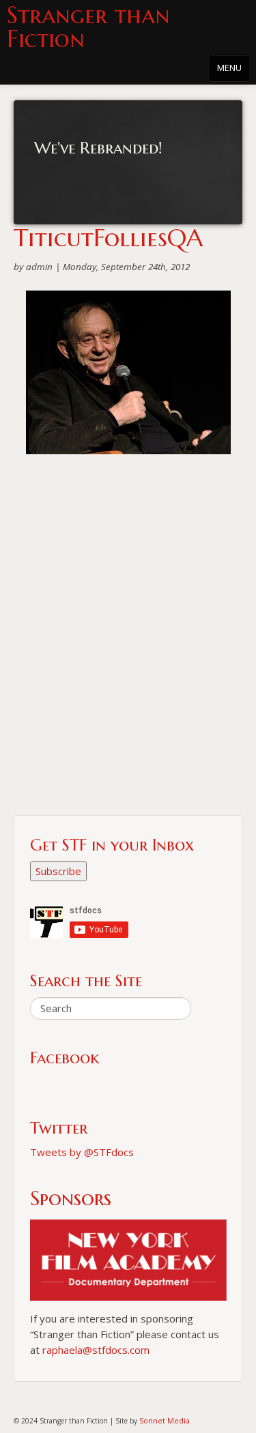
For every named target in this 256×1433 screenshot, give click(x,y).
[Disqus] (128, 640)
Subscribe (58, 871)
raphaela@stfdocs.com (96, 1350)
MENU (229, 67)
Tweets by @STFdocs (82, 1152)
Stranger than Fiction (88, 27)
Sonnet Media (164, 1420)
